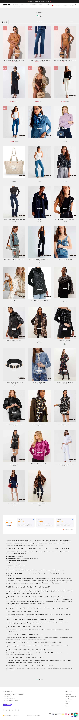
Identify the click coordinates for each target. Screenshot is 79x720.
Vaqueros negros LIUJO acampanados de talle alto (39, 260)
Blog (66, 703)
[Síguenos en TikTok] (15, 710)
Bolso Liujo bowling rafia (39, 100)
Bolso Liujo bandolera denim (65, 259)
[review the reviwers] (33, 519)
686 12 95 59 (12, 698)
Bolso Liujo (14, 300)
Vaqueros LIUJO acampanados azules (39, 179)
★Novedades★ (33, 4)
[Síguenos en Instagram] (9, 710)
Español (65, 5)
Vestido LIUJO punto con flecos (14, 100)
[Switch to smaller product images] (4, 22)
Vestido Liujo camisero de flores (65, 382)
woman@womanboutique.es (11, 700)
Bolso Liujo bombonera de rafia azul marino (65, 60)
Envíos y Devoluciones (70, 696)
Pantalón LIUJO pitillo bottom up (65, 100)
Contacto (67, 701)
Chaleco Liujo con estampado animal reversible (39, 341)
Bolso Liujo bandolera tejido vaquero (14, 259)
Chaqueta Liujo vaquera (39, 382)
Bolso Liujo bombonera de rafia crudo (14, 60)
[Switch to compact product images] (6, 22)
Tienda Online (23, 4)
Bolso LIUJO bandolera (65, 340)
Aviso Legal (68, 694)
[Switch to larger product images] (2, 22)
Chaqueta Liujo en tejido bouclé (65, 179)
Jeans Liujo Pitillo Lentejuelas (39, 503)
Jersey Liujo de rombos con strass (39, 463)
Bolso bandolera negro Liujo (14, 424)
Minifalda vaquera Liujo (14, 503)
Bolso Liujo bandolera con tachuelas (65, 219)
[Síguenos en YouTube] (12, 710)
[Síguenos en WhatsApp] (18, 710)
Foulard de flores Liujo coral (39, 424)
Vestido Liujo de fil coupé (64, 424)
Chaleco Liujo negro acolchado (39, 300)
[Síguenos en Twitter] (6, 710)
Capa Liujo (39, 219)
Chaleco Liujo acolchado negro (14, 340)
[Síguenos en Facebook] (3, 710)
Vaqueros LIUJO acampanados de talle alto (39, 60)
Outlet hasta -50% (44, 4)
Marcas (15, 4)
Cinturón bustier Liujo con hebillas (14, 382)
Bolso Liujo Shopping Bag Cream (14, 179)
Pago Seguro (68, 699)
